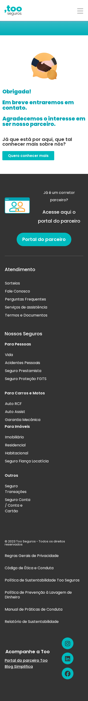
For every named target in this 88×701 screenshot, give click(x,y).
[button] (28, 155)
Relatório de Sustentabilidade (32, 621)
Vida (9, 354)
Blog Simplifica (19, 666)
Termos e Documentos (26, 315)
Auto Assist (15, 411)
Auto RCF (13, 403)
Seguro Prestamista (23, 370)
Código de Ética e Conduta (29, 568)
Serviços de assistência (26, 307)
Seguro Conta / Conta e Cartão (17, 505)
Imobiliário (14, 437)
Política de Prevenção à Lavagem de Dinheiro (38, 595)
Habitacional (16, 453)
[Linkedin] (67, 658)
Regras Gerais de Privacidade (32, 555)
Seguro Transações (16, 488)
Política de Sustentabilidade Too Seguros (42, 580)
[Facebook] (67, 673)
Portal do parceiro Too (26, 660)
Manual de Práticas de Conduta (33, 609)
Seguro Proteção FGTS (25, 378)
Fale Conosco (17, 291)
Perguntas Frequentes (25, 299)
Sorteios (12, 283)
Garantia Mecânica (22, 419)
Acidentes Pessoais (22, 362)
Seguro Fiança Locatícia (27, 461)
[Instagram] (67, 643)
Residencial (15, 445)
